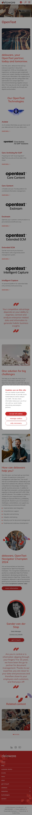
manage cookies (16, 418)
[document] (16, 407)
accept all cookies (16, 414)
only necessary (16, 423)
